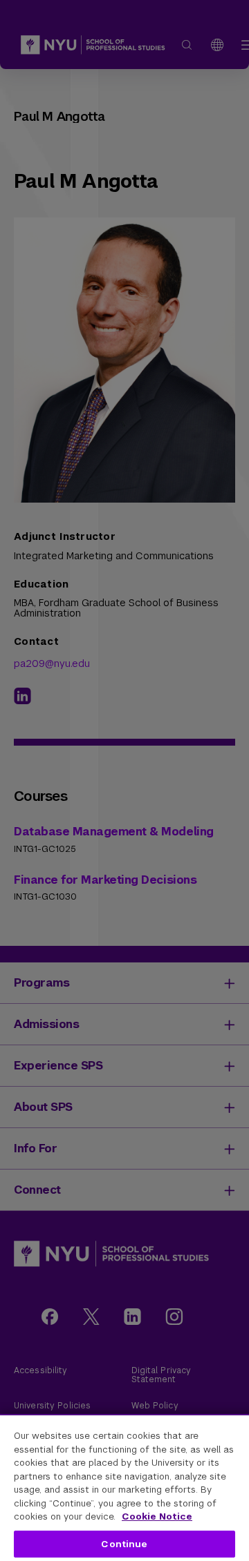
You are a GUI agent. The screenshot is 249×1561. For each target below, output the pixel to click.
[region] (124, 1487)
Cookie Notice (157, 1516)
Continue (124, 1544)
